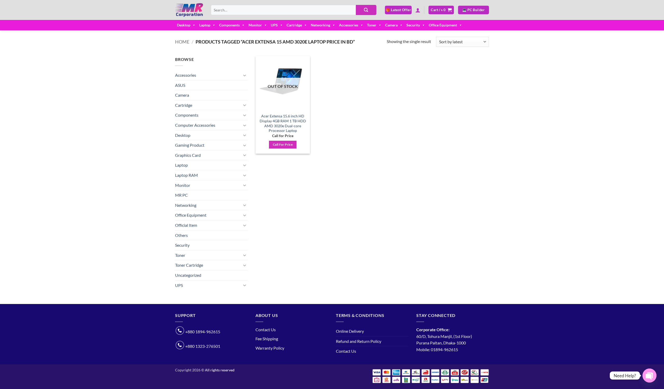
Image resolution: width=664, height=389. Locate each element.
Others (181, 235)
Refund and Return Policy (358, 341)
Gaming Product (189, 145)
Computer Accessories (195, 125)
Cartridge (294, 25)
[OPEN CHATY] (649, 376)
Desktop (183, 25)
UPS (274, 25)
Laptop (204, 25)
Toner (371, 25)
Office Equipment (443, 25)
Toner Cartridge (189, 265)
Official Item (186, 225)
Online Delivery (350, 331)
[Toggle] (244, 75)
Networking (320, 25)
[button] (417, 10)
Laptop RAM (186, 175)
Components (229, 25)
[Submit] (366, 10)
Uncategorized (188, 275)
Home (182, 42)
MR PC (181, 195)
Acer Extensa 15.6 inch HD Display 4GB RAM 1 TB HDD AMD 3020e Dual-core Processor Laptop (283, 123)
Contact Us (265, 329)
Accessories (348, 25)
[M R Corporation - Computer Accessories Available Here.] (189, 10)
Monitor (255, 25)
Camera (391, 25)
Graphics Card (188, 155)
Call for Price (283, 144)
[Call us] (180, 330)
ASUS (180, 85)
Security (413, 25)
